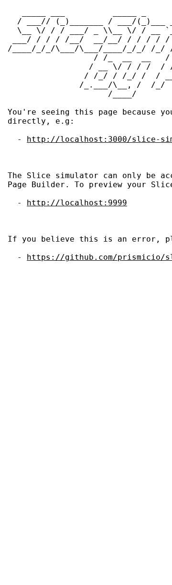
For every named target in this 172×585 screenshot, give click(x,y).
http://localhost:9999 (77, 202)
